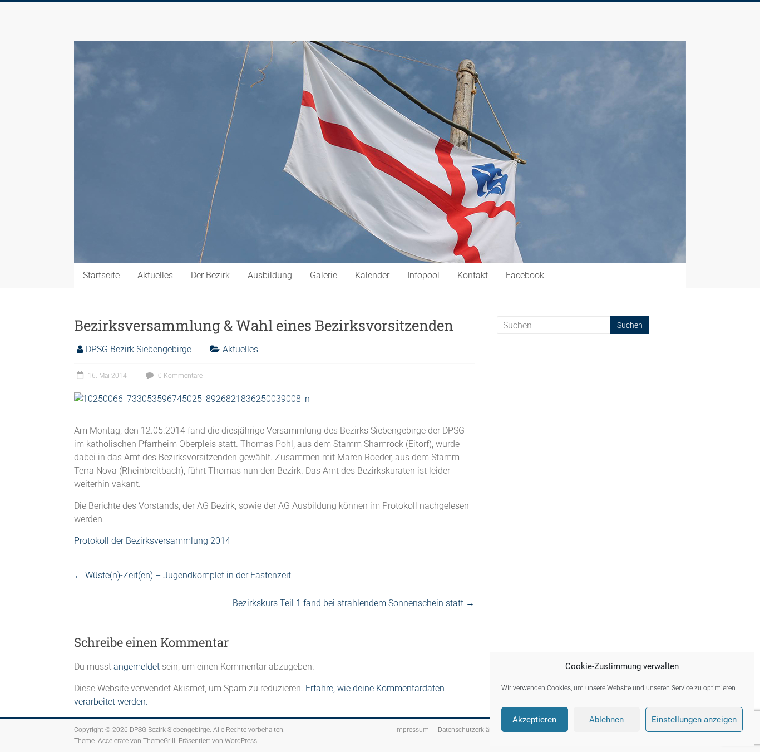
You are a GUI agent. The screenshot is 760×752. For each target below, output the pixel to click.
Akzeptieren (534, 720)
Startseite (101, 275)
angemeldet (136, 666)
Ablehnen (606, 720)
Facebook (525, 275)
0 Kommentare (179, 376)
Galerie (323, 275)
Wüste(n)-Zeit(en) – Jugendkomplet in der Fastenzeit (182, 575)
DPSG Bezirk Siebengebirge (138, 349)
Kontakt (472, 275)
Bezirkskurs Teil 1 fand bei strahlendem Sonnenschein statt (354, 603)
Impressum (412, 730)
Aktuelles (155, 275)
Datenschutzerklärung (470, 730)
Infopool (423, 275)
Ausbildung (270, 275)
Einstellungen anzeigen (694, 720)
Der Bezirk (210, 275)
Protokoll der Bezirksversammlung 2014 (152, 540)
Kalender (372, 275)
